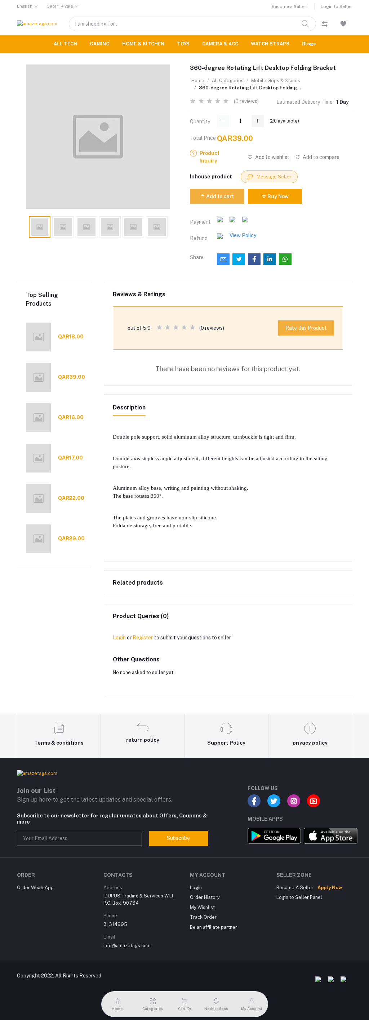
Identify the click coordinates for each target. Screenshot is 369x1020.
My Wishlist (202, 907)
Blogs (309, 43)
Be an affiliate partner (213, 927)
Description (129, 407)
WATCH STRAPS (270, 43)
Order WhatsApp (35, 887)
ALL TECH (65, 43)
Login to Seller (336, 6)
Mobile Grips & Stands (275, 80)
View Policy (243, 235)
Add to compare (320, 157)
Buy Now (277, 196)
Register (143, 637)
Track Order (203, 917)
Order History (205, 897)
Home (197, 80)
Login (119, 637)
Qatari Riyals (59, 6)
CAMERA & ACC (220, 43)
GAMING (100, 43)
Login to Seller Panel (299, 897)
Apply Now (329, 887)
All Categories (228, 80)
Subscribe (178, 838)
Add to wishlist (271, 157)
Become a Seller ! (290, 6)
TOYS (183, 43)
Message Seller (273, 176)
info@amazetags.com (127, 945)
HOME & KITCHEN (143, 43)
